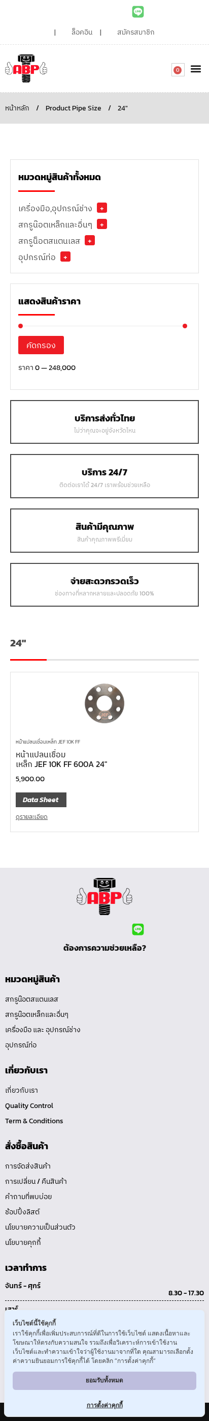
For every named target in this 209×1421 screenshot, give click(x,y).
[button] (195, 68)
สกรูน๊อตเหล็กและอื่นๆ (55, 224)
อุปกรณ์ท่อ (37, 257)
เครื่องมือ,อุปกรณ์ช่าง (55, 208)
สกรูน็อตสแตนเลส (49, 241)
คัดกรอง (41, 345)
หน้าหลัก (17, 108)
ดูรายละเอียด (32, 816)
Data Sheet (40, 799)
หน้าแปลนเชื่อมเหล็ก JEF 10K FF (48, 742)
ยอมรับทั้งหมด (104, 1380)
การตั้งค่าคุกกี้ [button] (105, 1405)
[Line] (138, 11)
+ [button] (102, 208)
